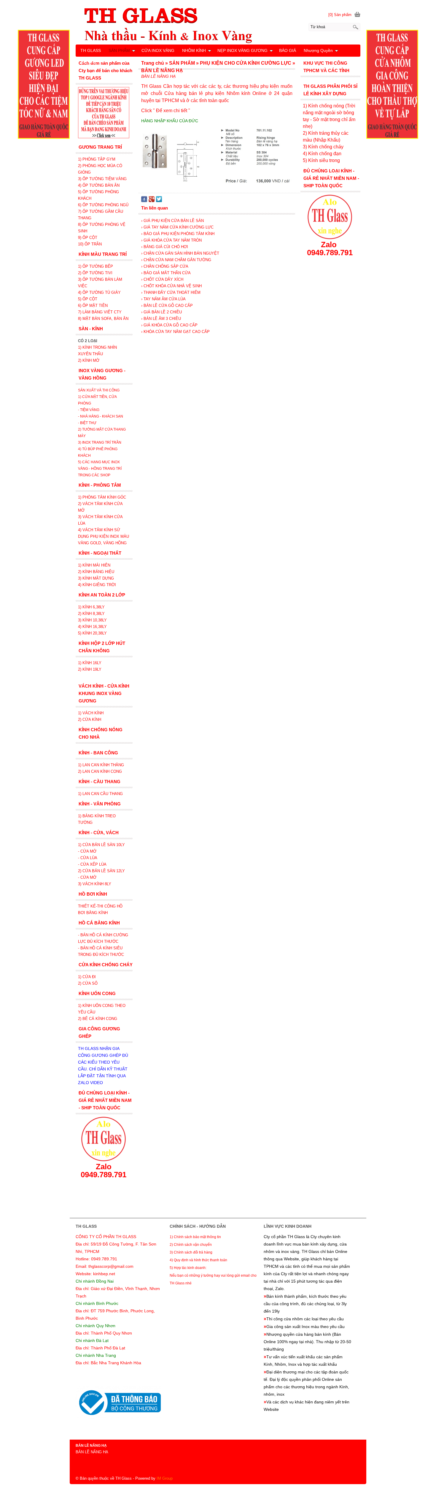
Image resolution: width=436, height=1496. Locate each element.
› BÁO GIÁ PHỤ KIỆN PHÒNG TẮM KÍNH (177, 233)
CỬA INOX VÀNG (157, 50)
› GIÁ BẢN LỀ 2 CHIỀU (161, 312)
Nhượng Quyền (318, 50)
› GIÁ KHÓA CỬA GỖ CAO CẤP (169, 325)
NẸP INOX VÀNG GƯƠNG (242, 50)
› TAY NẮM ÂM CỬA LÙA (163, 299)
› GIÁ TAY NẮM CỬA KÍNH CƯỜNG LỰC (177, 227)
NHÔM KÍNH (194, 50)
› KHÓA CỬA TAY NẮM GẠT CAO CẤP (175, 331)
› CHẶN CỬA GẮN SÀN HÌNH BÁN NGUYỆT (180, 253)
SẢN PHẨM (119, 50)
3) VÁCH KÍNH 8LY (94, 884)
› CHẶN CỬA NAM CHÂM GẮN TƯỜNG (176, 260)
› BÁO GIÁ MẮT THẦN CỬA (166, 273)
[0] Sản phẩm (339, 14)
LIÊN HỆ (89, 62)
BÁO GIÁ (287, 50)
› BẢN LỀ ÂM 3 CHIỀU (161, 318)
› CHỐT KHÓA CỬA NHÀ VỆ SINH (171, 286)
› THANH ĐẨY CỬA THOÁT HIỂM (171, 292)
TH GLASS (90, 50)
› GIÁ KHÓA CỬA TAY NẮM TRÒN (171, 240)
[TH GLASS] (218, 25)
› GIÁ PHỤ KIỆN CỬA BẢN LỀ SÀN (172, 220)
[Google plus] (152, 201)
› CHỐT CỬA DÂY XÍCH (162, 279)
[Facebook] (144, 201)
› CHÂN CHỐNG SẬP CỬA (164, 266)
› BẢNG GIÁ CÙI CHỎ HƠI (164, 247)
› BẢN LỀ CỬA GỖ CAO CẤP (167, 305)
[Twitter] (159, 201)
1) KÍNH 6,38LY (92, 607)
